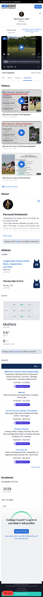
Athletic (18, 67)
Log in (18, 230)
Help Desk (17, 1)
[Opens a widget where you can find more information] (8, 593)
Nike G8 (21, 381)
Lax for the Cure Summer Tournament (21, 400)
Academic (28, 67)
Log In (40, 1)
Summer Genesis (21, 418)
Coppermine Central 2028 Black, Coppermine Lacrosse (32, 30)
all (35, 355)
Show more (7, 225)
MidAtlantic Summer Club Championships (21, 361)
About (9, 67)
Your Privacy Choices (20, 581)
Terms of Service (21, 582)
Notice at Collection (21, 579)
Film (3, 67)
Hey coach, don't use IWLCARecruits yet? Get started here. (21, 526)
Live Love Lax (21, 439)
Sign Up (38, 7)
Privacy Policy (21, 577)
